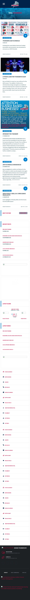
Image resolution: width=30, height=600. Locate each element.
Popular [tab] (24, 572)
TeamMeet (7, 413)
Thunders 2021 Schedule (11, 41)
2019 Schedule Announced (12, 164)
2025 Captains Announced (9, 248)
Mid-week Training (7, 229)
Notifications (8, 376)
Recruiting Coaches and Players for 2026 (12, 235)
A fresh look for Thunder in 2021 (14, 77)
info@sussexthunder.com (11, 558)
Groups (6, 382)
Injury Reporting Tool (10, 407)
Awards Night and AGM (8, 242)
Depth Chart (8, 397)
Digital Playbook (9, 392)
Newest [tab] (6, 572)
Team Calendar (8, 371)
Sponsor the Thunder (10, 134)
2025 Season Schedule (8, 255)
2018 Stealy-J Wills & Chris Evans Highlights (14, 194)
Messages (7, 387)
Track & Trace (8, 402)
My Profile (7, 418)
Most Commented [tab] (15, 572)
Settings (7, 423)
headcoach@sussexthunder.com (13, 553)
